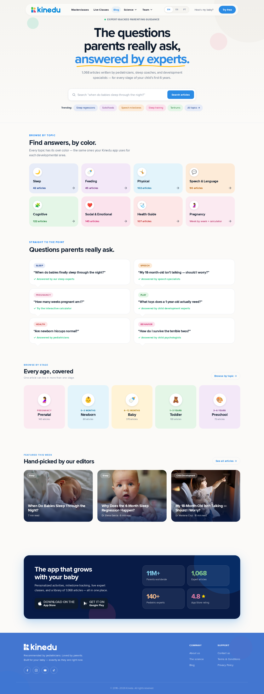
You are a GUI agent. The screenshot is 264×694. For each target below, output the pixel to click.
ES (176, 9)
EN (168, 9)
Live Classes (101, 10)
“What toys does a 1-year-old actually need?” (170, 301)
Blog (116, 10)
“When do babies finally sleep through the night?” (70, 272)
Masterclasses (80, 10)
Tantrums (175, 107)
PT (184, 9)
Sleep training (156, 107)
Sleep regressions (85, 107)
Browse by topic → (225, 376)
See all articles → (226, 461)
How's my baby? (204, 10)
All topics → (193, 107)
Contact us (224, 653)
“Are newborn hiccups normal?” (56, 331)
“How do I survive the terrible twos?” (164, 331)
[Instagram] (36, 670)
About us (194, 653)
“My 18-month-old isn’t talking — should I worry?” (173, 272)
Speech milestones (131, 107)
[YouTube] (45, 670)
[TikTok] (53, 670)
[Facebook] (27, 670)
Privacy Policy (225, 665)
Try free (227, 10)
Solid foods (108, 107)
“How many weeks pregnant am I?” (59, 301)
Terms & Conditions (229, 659)
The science (196, 659)
